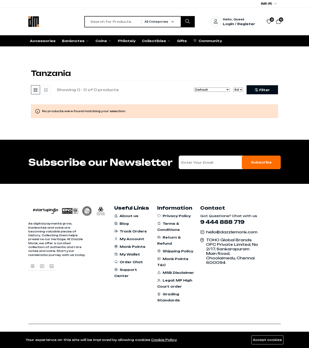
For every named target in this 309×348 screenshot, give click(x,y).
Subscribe (261, 162)
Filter (264, 90)
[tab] (35, 89)
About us (128, 216)
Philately (126, 41)
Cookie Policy (164, 340)
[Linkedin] (51, 266)
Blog (124, 223)
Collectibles (154, 41)
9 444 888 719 (222, 222)
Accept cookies (267, 340)
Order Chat (131, 262)
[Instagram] (32, 266)
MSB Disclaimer (178, 273)
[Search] (187, 22)
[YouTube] (42, 266)
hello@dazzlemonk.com (231, 232)
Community (210, 41)
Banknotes (74, 41)
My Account (131, 239)
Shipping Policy (177, 251)
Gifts (182, 41)
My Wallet (129, 254)
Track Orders (133, 231)
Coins (101, 41)
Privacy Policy (176, 216)
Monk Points (132, 247)
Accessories (43, 41)
